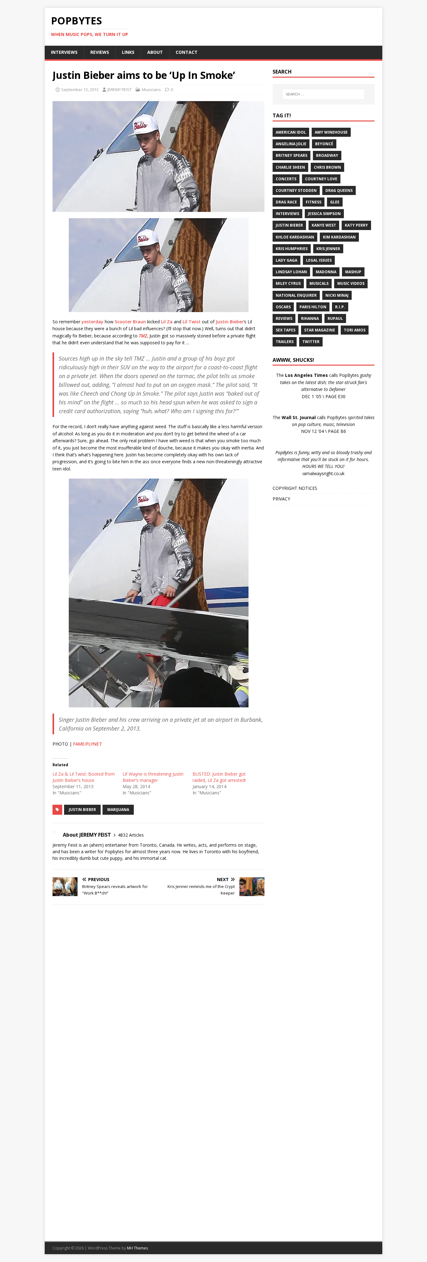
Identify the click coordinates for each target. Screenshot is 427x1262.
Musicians (151, 89)
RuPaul (335, 318)
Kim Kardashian (339, 237)
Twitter (310, 341)
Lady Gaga (286, 260)
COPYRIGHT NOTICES (295, 488)
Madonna (326, 271)
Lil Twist (192, 322)
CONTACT (187, 52)
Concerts (286, 179)
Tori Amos (354, 330)
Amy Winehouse (331, 132)
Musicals (319, 283)
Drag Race (286, 202)
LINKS (128, 52)
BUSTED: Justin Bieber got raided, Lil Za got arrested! (219, 777)
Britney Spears (291, 155)
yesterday (92, 322)
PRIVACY (281, 499)
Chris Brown (327, 167)
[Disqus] (158, 990)
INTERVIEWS (64, 52)
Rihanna (310, 318)
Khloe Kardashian (295, 237)
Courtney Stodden (296, 190)
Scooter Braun (130, 322)
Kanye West (324, 225)
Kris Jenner (328, 248)
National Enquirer (296, 295)
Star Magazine (319, 330)
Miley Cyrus (288, 283)
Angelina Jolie (291, 143)
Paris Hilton (312, 307)
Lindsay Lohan (291, 271)
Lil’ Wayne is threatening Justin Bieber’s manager (153, 777)
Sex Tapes (285, 330)
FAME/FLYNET (87, 744)
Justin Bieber (230, 322)
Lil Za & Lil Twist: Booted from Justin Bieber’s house (84, 777)
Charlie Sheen (290, 167)
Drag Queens (339, 190)
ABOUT (155, 52)
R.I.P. (340, 307)
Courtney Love (321, 179)
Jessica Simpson (324, 213)
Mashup (353, 271)
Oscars (283, 307)
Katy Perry (356, 225)
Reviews (284, 318)
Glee (334, 202)
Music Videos (350, 283)
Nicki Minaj (337, 295)
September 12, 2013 (79, 89)
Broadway (327, 155)
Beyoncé (324, 143)
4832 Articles (131, 835)
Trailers (285, 341)
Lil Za (167, 322)
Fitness (313, 202)
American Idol (291, 132)
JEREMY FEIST (120, 89)
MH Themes (137, 1248)
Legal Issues (319, 260)
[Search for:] (323, 94)
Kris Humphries (292, 248)
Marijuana (118, 809)
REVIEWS (99, 52)
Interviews (287, 213)
